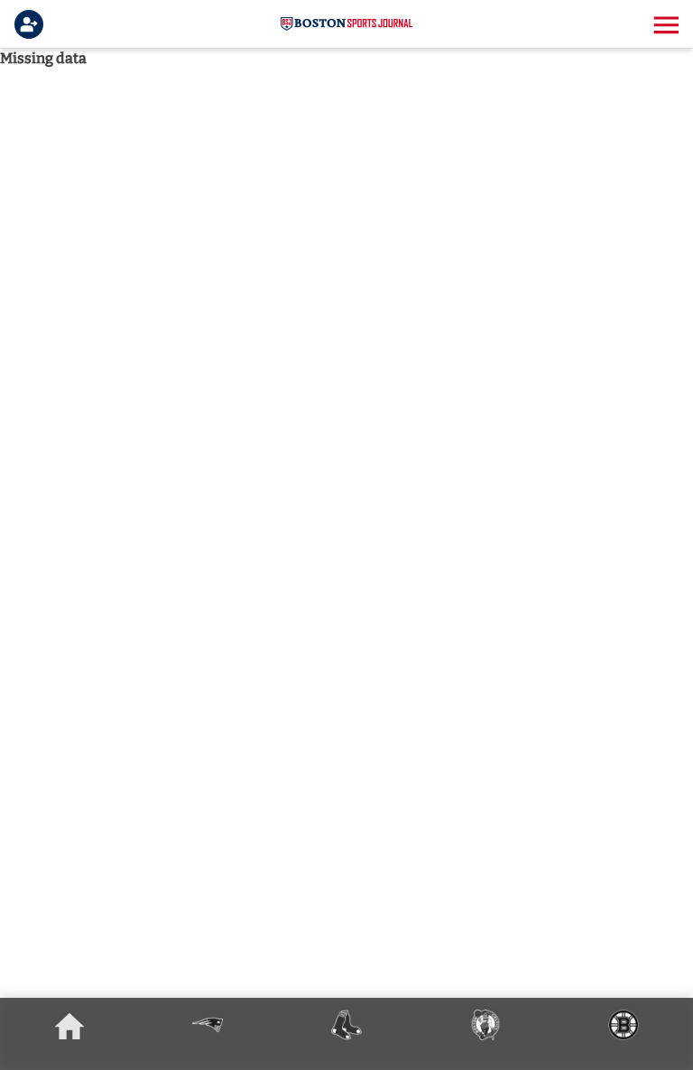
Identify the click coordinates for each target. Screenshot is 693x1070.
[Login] (32, 24)
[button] (664, 24)
